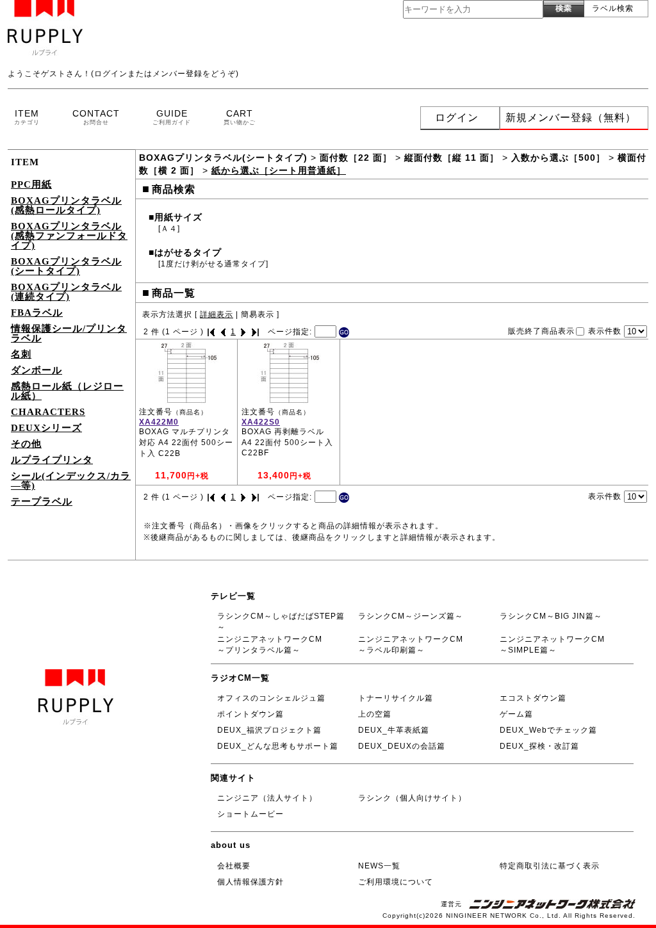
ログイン (457, 117)
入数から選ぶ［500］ (558, 157)
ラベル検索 (613, 8)
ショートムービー (250, 814)
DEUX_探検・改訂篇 (539, 746)
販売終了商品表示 (541, 331)
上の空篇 (374, 714)
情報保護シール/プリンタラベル (69, 333)
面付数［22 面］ (356, 157)
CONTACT (96, 117)
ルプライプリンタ (52, 460)
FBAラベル (37, 312)
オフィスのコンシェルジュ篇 (271, 698)
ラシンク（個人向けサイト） (412, 798)
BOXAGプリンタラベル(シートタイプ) (66, 266)
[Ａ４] (169, 228)
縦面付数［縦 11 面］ (451, 157)
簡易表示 (257, 314)
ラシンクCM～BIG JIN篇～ (551, 616)
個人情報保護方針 (250, 881)
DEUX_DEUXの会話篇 (401, 746)
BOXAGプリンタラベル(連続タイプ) (66, 292)
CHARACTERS (48, 412)
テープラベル (41, 501)
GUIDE (171, 117)
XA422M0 (159, 422)
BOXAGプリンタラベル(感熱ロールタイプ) (66, 205)
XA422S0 (261, 422)
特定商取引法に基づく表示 (550, 865)
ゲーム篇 (516, 714)
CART (240, 117)
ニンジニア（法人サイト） (267, 798)
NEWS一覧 (379, 865)
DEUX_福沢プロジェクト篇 (269, 730)
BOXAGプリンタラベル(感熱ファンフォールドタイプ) (69, 235)
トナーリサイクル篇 (395, 698)
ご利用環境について (395, 881)
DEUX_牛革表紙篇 (393, 730)
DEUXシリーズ (46, 428)
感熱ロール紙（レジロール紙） (67, 391)
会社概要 (233, 865)
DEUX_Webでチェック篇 (548, 730)
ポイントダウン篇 (250, 714)
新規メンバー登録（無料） (570, 117)
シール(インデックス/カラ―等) (71, 481)
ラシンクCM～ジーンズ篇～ (410, 616)
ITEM (27, 117)
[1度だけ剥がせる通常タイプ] (213, 263)
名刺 (21, 354)
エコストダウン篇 (533, 698)
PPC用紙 (31, 184)
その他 (26, 444)
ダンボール (36, 370)
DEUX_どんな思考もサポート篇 (277, 746)
